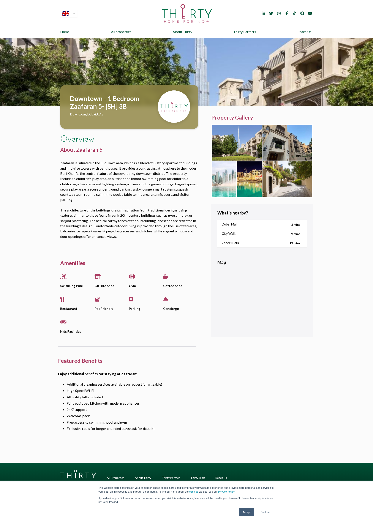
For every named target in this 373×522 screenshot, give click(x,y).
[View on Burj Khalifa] (236, 142)
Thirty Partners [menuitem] (244, 32)
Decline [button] (265, 512)
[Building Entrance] (287, 142)
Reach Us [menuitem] (304, 32)
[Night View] (249, 179)
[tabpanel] (186, 72)
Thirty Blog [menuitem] (198, 477)
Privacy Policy (226, 491)
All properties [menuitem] (121, 32)
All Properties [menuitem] (115, 477)
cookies (193, 491)
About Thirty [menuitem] (182, 32)
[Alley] (287, 179)
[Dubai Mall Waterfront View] (224, 179)
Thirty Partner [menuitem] (171, 477)
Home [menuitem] (65, 32)
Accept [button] (247, 512)
